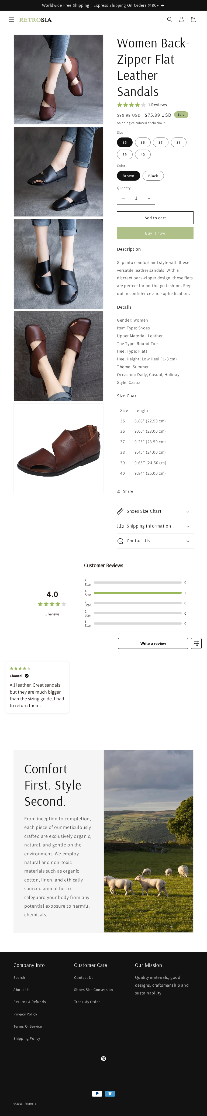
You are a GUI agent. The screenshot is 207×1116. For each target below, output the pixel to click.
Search (19, 977)
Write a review (153, 643)
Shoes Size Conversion (93, 989)
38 (179, 142)
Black (153, 175)
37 (160, 142)
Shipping (124, 123)
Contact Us (83, 977)
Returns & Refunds (29, 1001)
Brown (128, 175)
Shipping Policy (26, 1038)
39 (125, 154)
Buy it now (155, 233)
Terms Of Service (27, 1026)
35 (125, 142)
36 (143, 142)
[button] (11, 19)
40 (143, 154)
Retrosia (31, 1103)
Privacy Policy (25, 1014)
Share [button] (128, 491)
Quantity (123, 187)
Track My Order (87, 1001)
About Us (21, 989)
